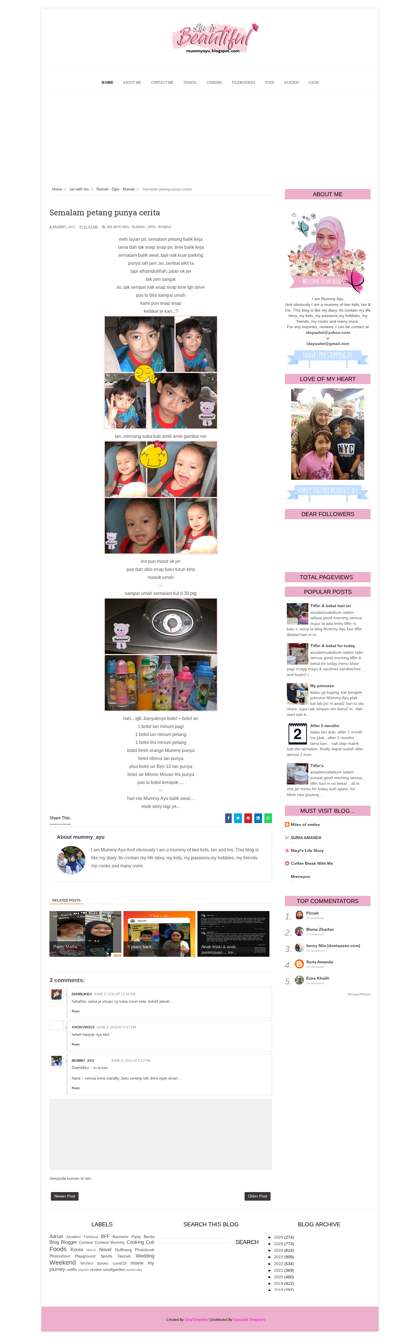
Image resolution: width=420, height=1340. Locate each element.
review (96, 1269)
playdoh (83, 1269)
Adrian (56, 1236)
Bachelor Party (127, 1236)
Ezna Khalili (317, 978)
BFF (105, 1236)
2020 (279, 1277)
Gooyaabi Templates (249, 1320)
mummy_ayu (83, 1061)
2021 (279, 1270)
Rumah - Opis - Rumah (151, 227)
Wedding (145, 1256)
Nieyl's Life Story (307, 850)
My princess (322, 685)
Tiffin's (317, 765)
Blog (54, 1242)
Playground (85, 1256)
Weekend (62, 1262)
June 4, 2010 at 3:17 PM (131, 1061)
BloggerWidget (359, 994)
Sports (106, 1256)
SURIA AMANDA (306, 837)
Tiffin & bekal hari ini (330, 605)
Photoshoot (59, 1256)
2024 (279, 1250)
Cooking (135, 1242)
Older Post (257, 1196)
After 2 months (324, 725)
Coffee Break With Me (312, 863)
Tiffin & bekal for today (332, 645)
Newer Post (64, 1196)
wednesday (134, 1269)
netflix (72, 1269)
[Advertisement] (210, 138)
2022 (279, 1263)
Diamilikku (82, 994)
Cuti (150, 1242)
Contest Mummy (110, 1242)
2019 (279, 1283)
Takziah (124, 1256)
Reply (76, 1011)
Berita (149, 1236)
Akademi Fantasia (82, 1237)
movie (137, 1263)
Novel (105, 1249)
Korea (77, 1249)
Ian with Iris (118, 227)
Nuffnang (123, 1249)
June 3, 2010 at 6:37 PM (116, 1027)
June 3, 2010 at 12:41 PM (114, 994)
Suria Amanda (319, 962)
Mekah (91, 1250)
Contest (86, 1242)
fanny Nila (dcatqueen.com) (333, 945)
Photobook (144, 1249)
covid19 (120, 1263)
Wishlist (86, 1263)
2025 (279, 1243)
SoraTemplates (196, 1320)
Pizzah (312, 913)
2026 (279, 1237)
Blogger (69, 1242)
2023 (279, 1257)
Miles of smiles (305, 824)
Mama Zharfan (320, 929)
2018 (279, 1290)
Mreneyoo (300, 876)
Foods (58, 1249)
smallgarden (114, 1269)
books (102, 1263)
